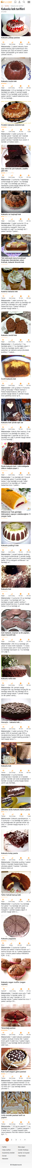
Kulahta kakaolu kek (9, 291)
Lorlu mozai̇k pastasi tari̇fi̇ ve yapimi (13, 1116)
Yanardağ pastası (8, 1028)
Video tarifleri (6, 1150)
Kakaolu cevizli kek (9, 335)
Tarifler (4, 1147)
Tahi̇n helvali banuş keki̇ (11, 895)
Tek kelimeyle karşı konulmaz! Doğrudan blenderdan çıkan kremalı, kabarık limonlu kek (13, 260)
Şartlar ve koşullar (24, 1153)
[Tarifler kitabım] (15, 2)
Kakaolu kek (6, 589)
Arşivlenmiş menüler (8, 1153)
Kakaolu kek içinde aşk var (12, 422)
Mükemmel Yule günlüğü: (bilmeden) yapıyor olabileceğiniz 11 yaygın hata (16, 514)
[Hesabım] (19, 2)
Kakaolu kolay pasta (9, 853)
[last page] (25, 1140)
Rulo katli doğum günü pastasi (13, 1072)
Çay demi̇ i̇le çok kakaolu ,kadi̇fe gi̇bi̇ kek (14, 170)
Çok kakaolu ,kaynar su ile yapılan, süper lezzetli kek (15, 634)
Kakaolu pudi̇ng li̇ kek (10, 545)
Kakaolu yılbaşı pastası (10, 38)
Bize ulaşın (21, 1147)
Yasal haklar (22, 1156)
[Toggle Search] (24, 2)
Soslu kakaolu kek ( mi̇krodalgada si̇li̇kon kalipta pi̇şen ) (15, 467)
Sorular (4, 1156)
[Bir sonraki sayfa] (20, 1140)
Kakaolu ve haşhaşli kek (11, 214)
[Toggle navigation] (29, 2)
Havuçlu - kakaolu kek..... (11, 722)
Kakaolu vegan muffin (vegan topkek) (13, 983)
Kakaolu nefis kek (8, 678)
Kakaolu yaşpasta (8, 939)
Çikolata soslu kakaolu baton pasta (15, 810)
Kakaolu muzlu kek (9, 81)
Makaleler (5, 1158)
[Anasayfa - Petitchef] (2, 6)
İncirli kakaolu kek (8, 379)
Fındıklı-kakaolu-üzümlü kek (12, 125)
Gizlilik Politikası (23, 1150)
